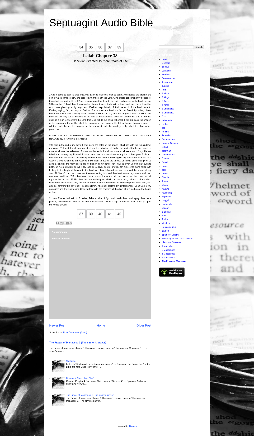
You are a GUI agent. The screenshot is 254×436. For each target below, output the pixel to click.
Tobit (164, 215)
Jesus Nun (167, 82)
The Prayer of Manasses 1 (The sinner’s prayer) (77, 342)
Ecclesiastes (168, 139)
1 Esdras (166, 211)
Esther (165, 124)
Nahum (165, 189)
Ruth (164, 89)
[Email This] (57, 223)
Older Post (144, 325)
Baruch (165, 230)
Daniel (165, 162)
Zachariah (167, 204)
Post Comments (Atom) (75, 332)
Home (101, 325)
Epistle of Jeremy (170, 234)
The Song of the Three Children (177, 238)
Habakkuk (167, 192)
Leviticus (166, 70)
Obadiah (166, 177)
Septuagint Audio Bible (101, 22)
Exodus (165, 66)
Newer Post (57, 325)
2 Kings (165, 97)
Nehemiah (167, 120)
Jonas (165, 181)
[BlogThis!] (61, 223)
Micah (165, 185)
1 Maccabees (168, 246)
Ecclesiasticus (169, 227)
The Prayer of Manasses (174, 261)
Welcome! (71, 361)
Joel (164, 170)
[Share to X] (64, 223)
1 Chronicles (168, 108)
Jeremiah (166, 151)
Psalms (165, 131)
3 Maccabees (168, 253)
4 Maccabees (168, 257)
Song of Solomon (170, 143)
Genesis (166, 63)
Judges (165, 86)
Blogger (133, 426)
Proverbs (166, 135)
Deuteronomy (168, 78)
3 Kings (165, 101)
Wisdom (166, 223)
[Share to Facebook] (67, 223)
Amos (165, 173)
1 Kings (165, 93)
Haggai (165, 200)
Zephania (166, 196)
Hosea (165, 166)
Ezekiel (165, 158)
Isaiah (165, 147)
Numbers (166, 74)
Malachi (166, 208)
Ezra (164, 116)
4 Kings (165, 105)
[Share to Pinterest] (70, 223)
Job (163, 128)
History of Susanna (171, 242)
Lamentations (168, 154)
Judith (165, 219)
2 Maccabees (168, 250)
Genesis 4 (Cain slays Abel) (80, 378)
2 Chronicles (168, 112)
